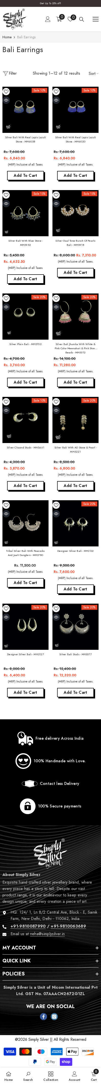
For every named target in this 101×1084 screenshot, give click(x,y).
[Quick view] (6, 100)
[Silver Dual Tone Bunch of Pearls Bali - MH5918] (75, 213)
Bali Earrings (26, 37)
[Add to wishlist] (6, 91)
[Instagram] (54, 1016)
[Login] (47, 19)
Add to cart (25, 175)
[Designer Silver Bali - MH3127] (25, 627)
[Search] (82, 19)
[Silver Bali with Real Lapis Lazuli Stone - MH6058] (25, 110)
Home (7, 37)
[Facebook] (43, 1016)
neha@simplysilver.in (47, 934)
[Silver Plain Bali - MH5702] (25, 316)
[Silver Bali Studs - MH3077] (75, 627)
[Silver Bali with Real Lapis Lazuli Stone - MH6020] (75, 110)
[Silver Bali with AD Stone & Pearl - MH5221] (75, 420)
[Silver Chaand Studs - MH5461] (25, 420)
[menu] (96, 19)
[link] (50, 738)
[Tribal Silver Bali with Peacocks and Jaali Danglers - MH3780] (25, 523)
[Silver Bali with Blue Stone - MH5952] (25, 213)
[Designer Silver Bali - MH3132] (75, 523)
